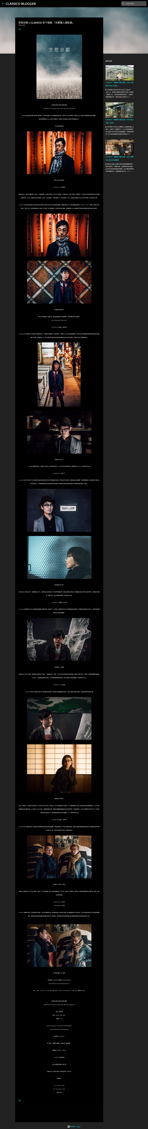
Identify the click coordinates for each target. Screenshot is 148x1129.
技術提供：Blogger (75, 1126)
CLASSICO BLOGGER (21, 4)
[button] (19, 29)
